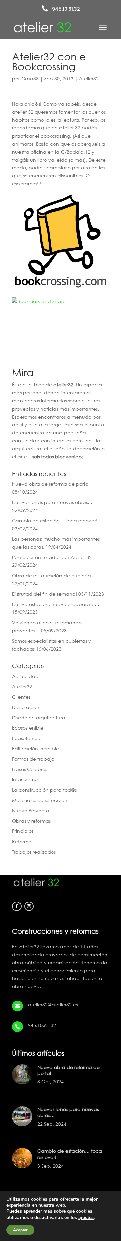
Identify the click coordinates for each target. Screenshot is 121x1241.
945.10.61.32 (66, 9)
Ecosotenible (27, 738)
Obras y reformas (31, 821)
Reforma (22, 841)
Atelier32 (89, 78)
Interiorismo (25, 779)
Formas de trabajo (33, 759)
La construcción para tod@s (44, 790)
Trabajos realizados (34, 852)
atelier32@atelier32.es (53, 1004)
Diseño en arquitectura (38, 717)
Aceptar (20, 1230)
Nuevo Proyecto (30, 810)
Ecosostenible (27, 727)
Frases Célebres (29, 769)
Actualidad (25, 676)
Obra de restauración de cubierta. (52, 575)
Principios (22, 831)
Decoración (25, 707)
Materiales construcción (39, 800)
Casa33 (30, 78)
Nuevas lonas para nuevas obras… (52, 502)
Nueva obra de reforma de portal (51, 484)
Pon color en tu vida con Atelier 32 (52, 557)
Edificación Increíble (35, 748)
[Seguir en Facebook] (17, 906)
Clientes (21, 697)
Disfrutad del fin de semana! (44, 594)
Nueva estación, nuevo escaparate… (55, 604)
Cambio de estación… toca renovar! (54, 520)
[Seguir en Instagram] (29, 906)
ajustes (86, 1218)
